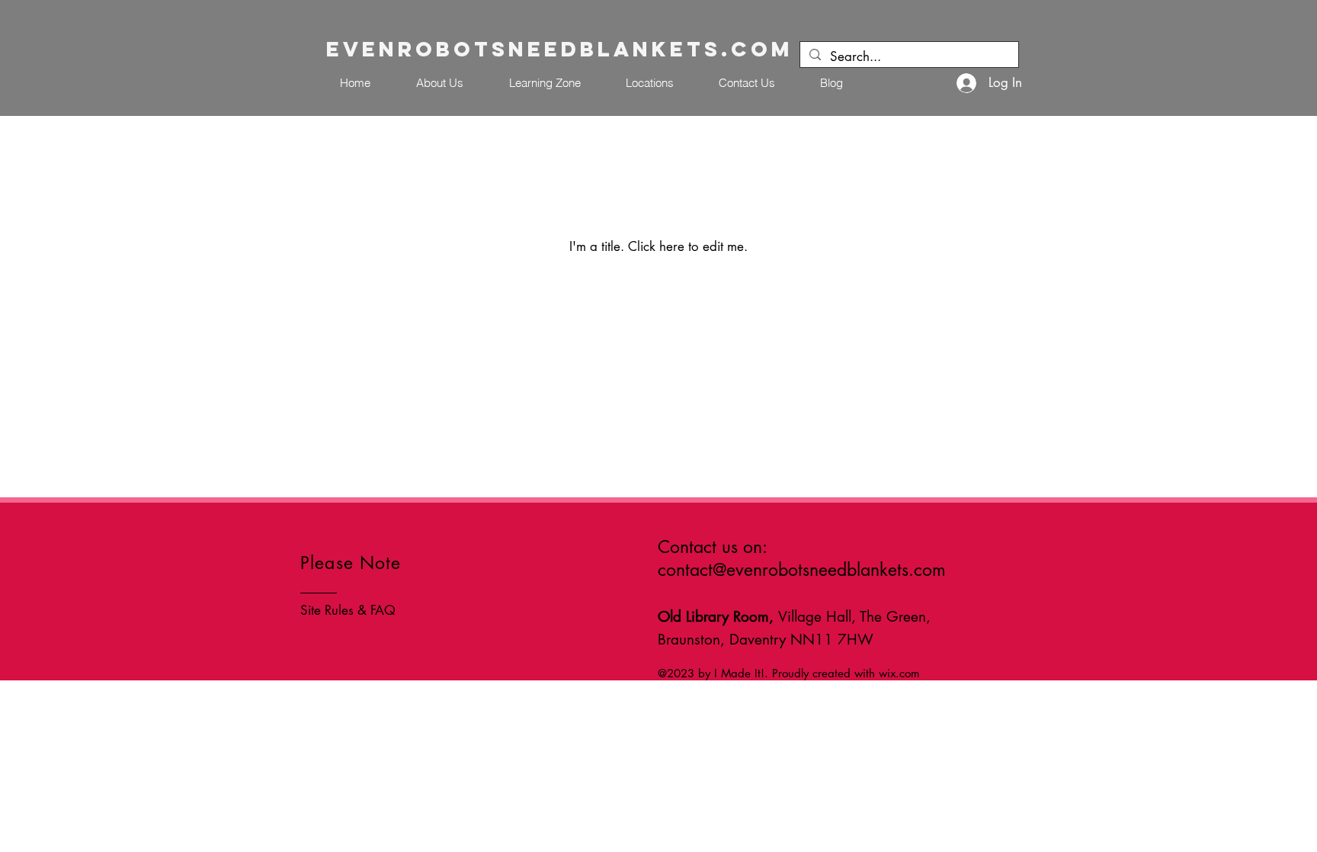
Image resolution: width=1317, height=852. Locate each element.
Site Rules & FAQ (348, 610)
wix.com (899, 673)
